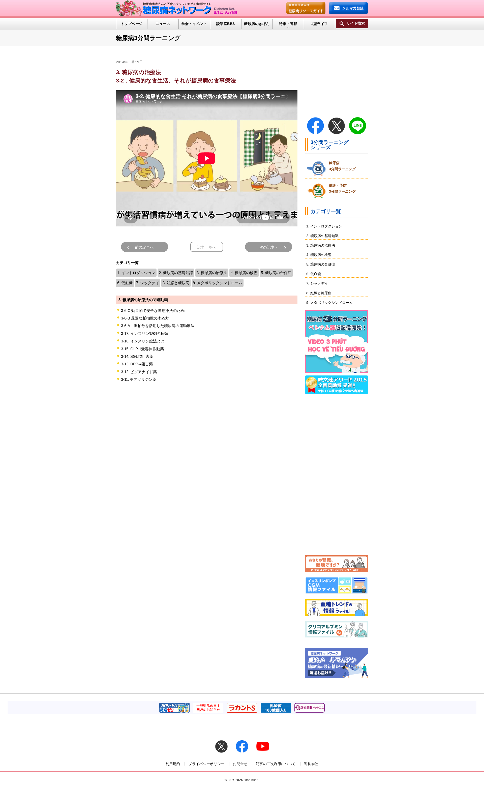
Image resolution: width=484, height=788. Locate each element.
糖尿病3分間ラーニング (148, 38)
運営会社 (311, 764)
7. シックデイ (147, 283)
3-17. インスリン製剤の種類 (144, 333)
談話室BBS (225, 24)
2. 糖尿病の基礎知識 (176, 273)
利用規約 (173, 764)
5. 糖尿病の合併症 (276, 273)
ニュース (163, 24)
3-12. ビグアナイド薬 (139, 372)
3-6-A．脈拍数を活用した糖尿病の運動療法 (157, 326)
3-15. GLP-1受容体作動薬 (142, 349)
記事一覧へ (206, 247)
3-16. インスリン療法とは (142, 341)
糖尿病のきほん (256, 24)
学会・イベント (194, 24)
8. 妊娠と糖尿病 (176, 283)
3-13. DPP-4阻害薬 (137, 364)
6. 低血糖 (125, 283)
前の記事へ (144, 247)
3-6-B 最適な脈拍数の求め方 (145, 318)
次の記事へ (268, 247)
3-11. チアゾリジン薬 (138, 379)
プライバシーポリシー (207, 764)
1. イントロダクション (136, 273)
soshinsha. (251, 780)
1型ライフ (319, 24)
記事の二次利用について (276, 764)
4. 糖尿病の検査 (244, 273)
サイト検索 (356, 23)
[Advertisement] (206, 441)
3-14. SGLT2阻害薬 (137, 356)
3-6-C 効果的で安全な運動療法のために (154, 310)
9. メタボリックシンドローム (217, 283)
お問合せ (240, 764)
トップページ (132, 24)
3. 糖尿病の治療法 (212, 273)
